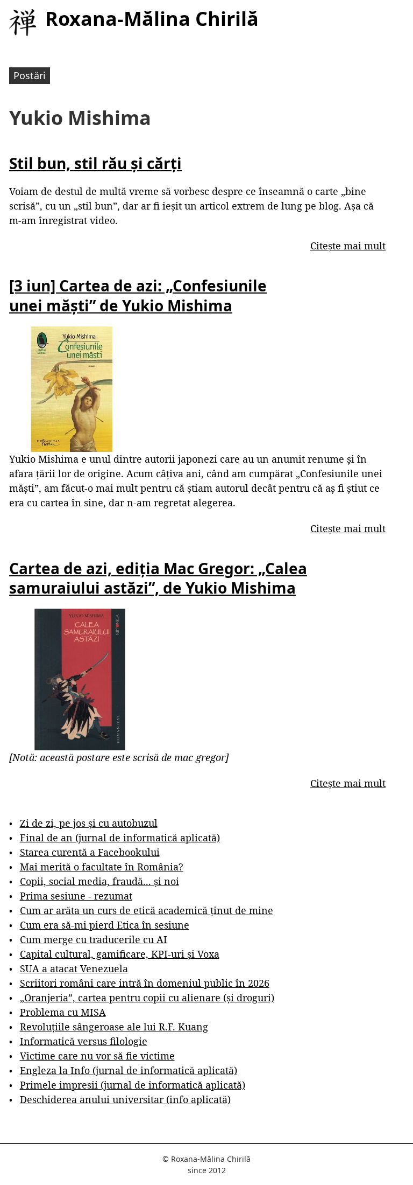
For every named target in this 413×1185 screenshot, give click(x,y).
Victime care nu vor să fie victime (97, 1055)
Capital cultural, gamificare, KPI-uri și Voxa (119, 953)
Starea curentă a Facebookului (90, 852)
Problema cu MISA (63, 1012)
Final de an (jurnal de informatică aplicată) (120, 837)
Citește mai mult (348, 245)
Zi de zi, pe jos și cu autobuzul (89, 823)
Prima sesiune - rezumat (76, 895)
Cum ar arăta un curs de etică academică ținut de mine (146, 910)
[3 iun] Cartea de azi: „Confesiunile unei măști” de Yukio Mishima (138, 295)
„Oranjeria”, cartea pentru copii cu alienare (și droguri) (147, 997)
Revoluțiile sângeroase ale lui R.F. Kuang (114, 1026)
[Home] (22, 22)
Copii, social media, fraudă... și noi (99, 881)
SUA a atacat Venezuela (74, 968)
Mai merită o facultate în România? (101, 866)
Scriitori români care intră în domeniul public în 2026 (144, 983)
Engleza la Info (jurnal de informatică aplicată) (128, 1070)
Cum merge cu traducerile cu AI (93, 939)
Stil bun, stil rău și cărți (95, 163)
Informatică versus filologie (83, 1041)
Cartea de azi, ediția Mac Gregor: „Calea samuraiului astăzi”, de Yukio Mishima (158, 578)
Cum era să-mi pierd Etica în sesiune (104, 924)
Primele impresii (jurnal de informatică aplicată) (132, 1084)
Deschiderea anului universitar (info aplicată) (125, 1099)
